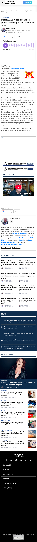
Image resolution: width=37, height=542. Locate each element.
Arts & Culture (6, 380)
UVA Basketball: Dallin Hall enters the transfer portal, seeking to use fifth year (27, 275)
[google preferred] (8, 36)
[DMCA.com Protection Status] (18, 537)
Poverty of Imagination (19, 233)
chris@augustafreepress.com (11, 244)
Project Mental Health (10, 483)
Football (4, 400)
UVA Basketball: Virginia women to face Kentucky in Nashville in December (27, 300)
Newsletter (6, 478)
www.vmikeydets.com (16, 68)
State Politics (6, 420)
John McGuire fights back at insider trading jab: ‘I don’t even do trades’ (12, 423)
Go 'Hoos (4, 390)
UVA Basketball (6, 17)
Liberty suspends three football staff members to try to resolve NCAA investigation (12, 404)
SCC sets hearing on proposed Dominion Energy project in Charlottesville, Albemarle (14, 433)
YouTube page (24, 238)
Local (3, 410)
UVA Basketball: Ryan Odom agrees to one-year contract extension (9, 287)
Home (2, 11)
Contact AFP (7, 465)
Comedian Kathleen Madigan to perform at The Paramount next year (18, 383)
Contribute (27, 2)
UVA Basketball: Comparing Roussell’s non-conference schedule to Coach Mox (27, 262)
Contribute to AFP (8, 474)
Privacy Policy (7, 488)
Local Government (7, 430)
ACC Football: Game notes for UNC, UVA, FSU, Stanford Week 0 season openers (12, 443)
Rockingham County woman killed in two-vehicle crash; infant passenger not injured (13, 414)
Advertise (6, 469)
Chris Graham (7, 267)
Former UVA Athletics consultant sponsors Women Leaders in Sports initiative (12, 394)
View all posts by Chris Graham (10, 248)
